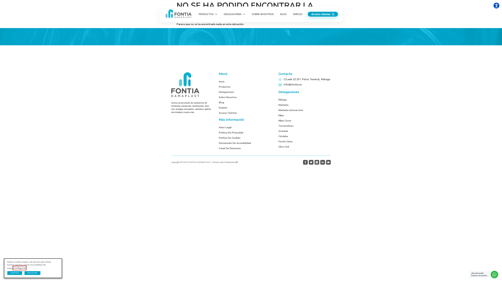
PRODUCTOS (206, 14)
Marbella (283, 105)
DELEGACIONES (233, 14)
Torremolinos (285, 126)
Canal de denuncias (230, 148)
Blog (221, 102)
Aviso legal (225, 127)
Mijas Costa (284, 120)
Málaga (282, 99)
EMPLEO (298, 14)
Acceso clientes (228, 113)
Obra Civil (283, 146)
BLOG (283, 14)
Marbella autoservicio (290, 110)
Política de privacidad (231, 132)
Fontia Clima (285, 141)
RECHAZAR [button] (32, 273)
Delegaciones (226, 92)
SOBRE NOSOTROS (263, 14)
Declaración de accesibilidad (235, 143)
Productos (224, 87)
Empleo (223, 107)
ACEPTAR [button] (15, 273)
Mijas (281, 115)
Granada (283, 131)
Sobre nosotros (228, 97)
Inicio (221, 81)
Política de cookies (229, 138)
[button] (305, 162)
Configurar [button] (19, 268)
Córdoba (283, 136)
